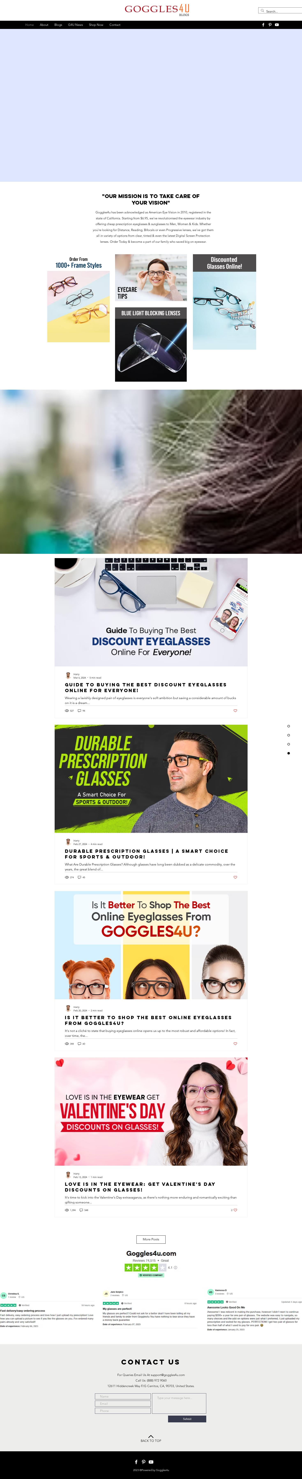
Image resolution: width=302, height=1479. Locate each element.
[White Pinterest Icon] (270, 24)
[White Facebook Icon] (263, 24)
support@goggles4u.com (168, 1375)
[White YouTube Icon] (276, 24)
